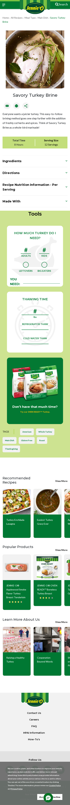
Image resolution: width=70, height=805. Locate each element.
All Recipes (17, 17)
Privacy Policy (16, 789)
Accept (43, 797)
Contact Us (34, 713)
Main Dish (43, 17)
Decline (56, 797)
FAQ (34, 726)
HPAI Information (34, 732)
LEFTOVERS (25, 270)
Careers (34, 719)
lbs (35, 317)
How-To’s (34, 739)
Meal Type (30, 17)
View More (61, 481)
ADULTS (26, 255)
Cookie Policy (55, 785)
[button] (48, 797)
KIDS (44, 255)
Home (6, 17)
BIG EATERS (44, 270)
